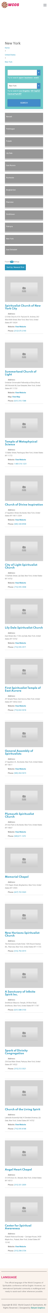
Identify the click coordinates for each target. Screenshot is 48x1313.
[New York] (24, 243)
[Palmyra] (24, 230)
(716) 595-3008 (20, 587)
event (36, 78)
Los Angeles (24, 91)
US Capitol (35, 91)
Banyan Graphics (38, 1308)
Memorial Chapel (17, 877)
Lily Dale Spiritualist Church (24, 628)
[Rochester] (24, 181)
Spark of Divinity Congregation (16, 1052)
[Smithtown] (24, 218)
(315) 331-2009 (20, 1185)
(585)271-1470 (20, 836)
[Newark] (24, 120)
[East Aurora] (24, 169)
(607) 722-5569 (20, 892)
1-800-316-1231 (20, 464)
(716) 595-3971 (20, 647)
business (28, 78)
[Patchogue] (24, 133)
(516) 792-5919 (20, 951)
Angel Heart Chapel (18, 1169)
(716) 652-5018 (20, 710)
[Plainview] (24, 206)
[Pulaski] (24, 145)
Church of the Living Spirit (22, 1109)
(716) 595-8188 (20, 1129)
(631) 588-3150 (20, 1010)
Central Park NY (15, 94)
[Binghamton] (24, 194)
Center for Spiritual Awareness (18, 1227)
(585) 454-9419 (20, 773)
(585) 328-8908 (20, 524)
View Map (16, 397)
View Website (20, 327)
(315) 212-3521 (20, 1069)
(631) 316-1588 (20, 401)
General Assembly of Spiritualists (19, 752)
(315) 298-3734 (20, 1251)
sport (21, 78)
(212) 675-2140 (20, 331)
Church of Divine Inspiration (24, 504)
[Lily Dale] (24, 157)
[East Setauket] (24, 253)
